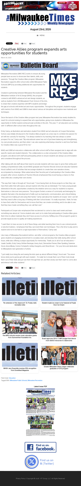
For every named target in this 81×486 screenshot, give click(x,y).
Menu (42, 35)
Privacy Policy (20, 478)
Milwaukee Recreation (35, 380)
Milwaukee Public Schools (18, 380)
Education (12, 378)
